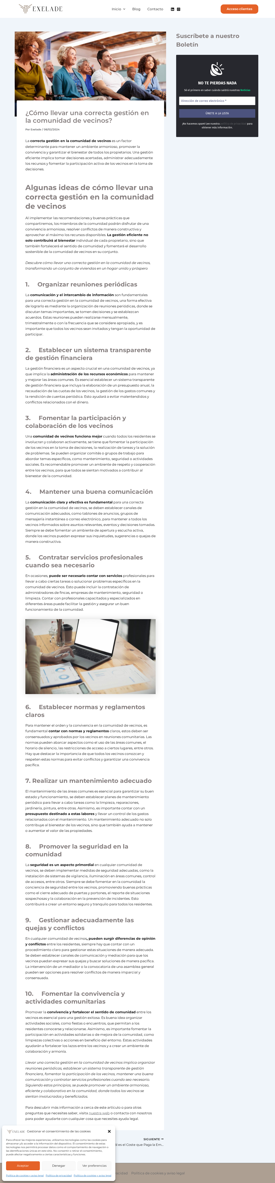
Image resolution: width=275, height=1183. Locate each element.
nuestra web (99, 1113)
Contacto (155, 9)
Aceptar (23, 1166)
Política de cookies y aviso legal (25, 1175)
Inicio (116, 9)
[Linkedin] (172, 9)
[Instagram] (178, 9)
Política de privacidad (59, 1175)
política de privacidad (233, 123)
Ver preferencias (94, 1166)
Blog (136, 9)
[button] (109, 1131)
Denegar (58, 1166)
